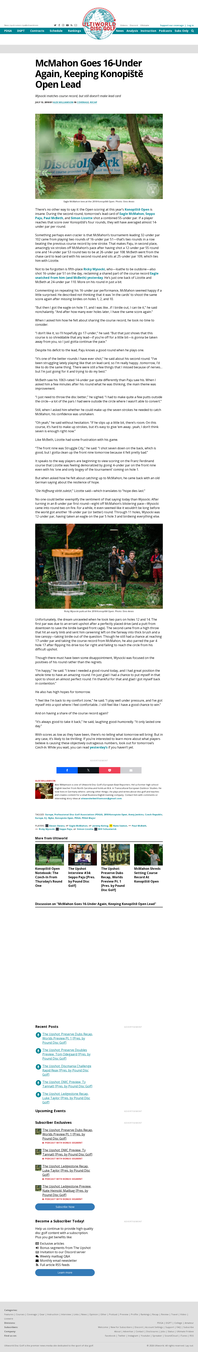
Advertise (128, 1331)
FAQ (179, 1327)
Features (8, 1314)
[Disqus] (99, 962)
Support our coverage (172, 25)
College (178, 1322)
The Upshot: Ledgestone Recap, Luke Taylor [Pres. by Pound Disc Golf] (66, 1098)
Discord (134, 25)
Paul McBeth (53, 218)
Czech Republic (153, 814)
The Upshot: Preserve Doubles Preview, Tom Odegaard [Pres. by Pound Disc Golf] (66, 1054)
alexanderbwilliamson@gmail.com (101, 798)
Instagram (133, 1335)
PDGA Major (89, 817)
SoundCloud (171, 1335)
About (117, 1331)
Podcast (113, 1314)
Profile (134, 1314)
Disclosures (152, 1331)
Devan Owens (57, 825)
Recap (93, 102)
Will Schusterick (107, 829)
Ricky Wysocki (94, 269)
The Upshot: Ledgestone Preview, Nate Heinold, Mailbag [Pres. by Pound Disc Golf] (66, 1190)
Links (76, 1314)
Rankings (74, 31)
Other (103, 1314)
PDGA (8, 31)
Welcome (103, 1327)
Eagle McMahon (131, 214)
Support (169, 1327)
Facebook (110, 1335)
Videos (123, 25)
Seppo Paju (65, 829)
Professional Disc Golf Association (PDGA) (78, 814)
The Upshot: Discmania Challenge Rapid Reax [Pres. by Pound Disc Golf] (66, 1070)
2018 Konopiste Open (115, 814)
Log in (190, 25)
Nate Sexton (120, 825)
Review (165, 1314)
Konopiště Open (137, 209)
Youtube (145, 1335)
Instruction (148, 31)
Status (171, 1331)
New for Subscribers (121, 1327)
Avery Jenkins (136, 814)
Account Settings (154, 1327)
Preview (124, 1314)
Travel (174, 1314)
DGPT (21, 31)
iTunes (183, 1335)
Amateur (189, 1322)
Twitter (121, 1335)
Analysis (132, 31)
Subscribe (188, 1327)
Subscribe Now (65, 1207)
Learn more (65, 1272)
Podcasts (165, 31)
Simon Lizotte (82, 218)
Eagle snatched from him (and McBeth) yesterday (97, 275)
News (120, 31)
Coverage (83, 102)
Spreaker (157, 1335)
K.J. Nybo (49, 817)
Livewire (8, 1318)
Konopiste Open (64, 817)
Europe (49, 814)
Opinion (93, 1314)
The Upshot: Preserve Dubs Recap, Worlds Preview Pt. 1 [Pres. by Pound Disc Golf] (67, 1038)
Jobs (163, 1331)
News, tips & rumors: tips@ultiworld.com (21, 25)
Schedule (56, 31)
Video (183, 1314)
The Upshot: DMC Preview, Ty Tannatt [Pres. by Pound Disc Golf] (67, 1084)
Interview (66, 1314)
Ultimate (144, 25)
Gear (42, 1314)
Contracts (37, 31)
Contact (140, 1331)
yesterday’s (99, 747)
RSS (192, 1335)
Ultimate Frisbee (185, 1331)
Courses (20, 1314)
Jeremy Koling (100, 825)
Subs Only (182, 31)
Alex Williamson (63, 102)
